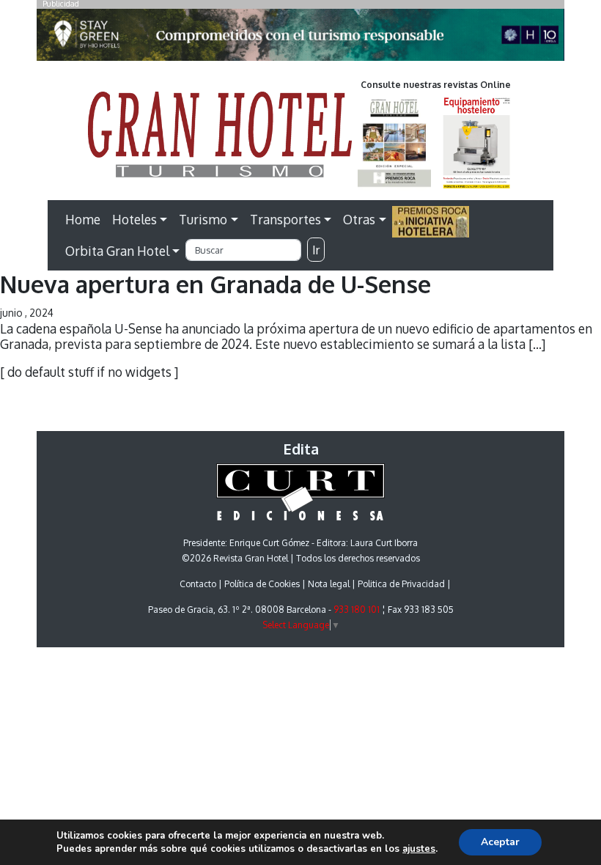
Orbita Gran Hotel (117, 251)
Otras (359, 219)
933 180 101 (356, 609)
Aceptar (500, 842)
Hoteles (134, 219)
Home (82, 219)
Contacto (198, 583)
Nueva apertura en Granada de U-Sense (215, 284)
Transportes (285, 219)
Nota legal (329, 583)
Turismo (203, 219)
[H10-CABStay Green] (300, 39)
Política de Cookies (262, 583)
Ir (316, 250)
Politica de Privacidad (401, 583)
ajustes (418, 848)
